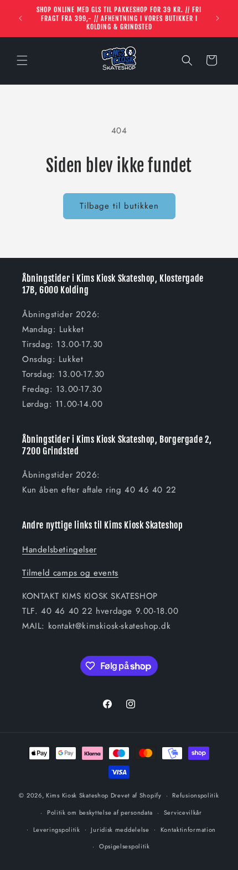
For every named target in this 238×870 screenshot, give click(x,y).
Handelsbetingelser (59, 549)
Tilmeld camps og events (70, 573)
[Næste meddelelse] (217, 18)
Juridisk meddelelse (120, 829)
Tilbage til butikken (119, 206)
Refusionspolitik (195, 795)
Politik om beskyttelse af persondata (100, 812)
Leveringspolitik (56, 829)
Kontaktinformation (188, 829)
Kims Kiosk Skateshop (77, 795)
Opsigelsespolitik (124, 846)
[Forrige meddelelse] (20, 18)
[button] (22, 60)
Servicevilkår (183, 812)
